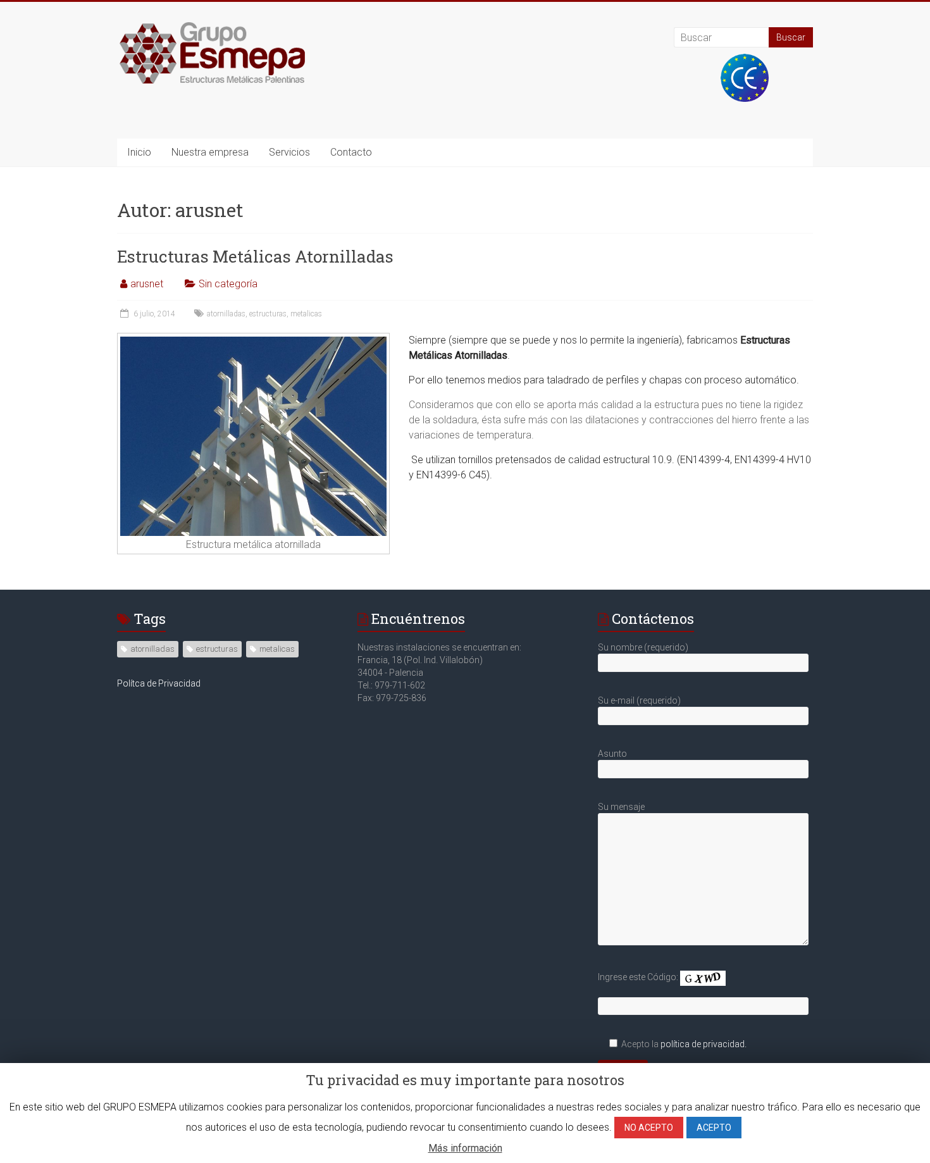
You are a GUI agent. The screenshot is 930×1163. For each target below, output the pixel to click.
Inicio (139, 152)
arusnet (146, 284)
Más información (465, 1148)
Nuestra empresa (210, 152)
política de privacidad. (703, 1044)
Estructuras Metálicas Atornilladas (255, 256)
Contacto (351, 152)
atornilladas (226, 313)
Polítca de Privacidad (159, 683)
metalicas (306, 313)
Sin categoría (228, 284)
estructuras (268, 313)
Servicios (289, 152)
